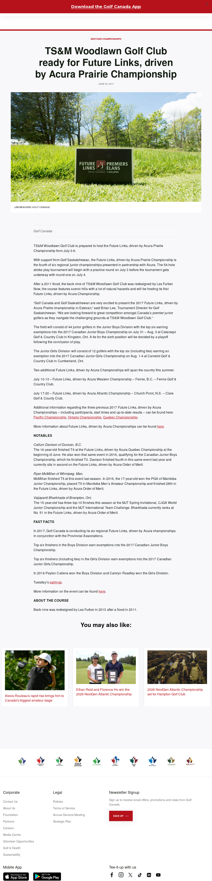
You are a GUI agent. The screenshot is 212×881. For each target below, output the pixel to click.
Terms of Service (64, 808)
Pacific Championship (50, 417)
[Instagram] (121, 874)
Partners (8, 821)
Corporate (11, 792)
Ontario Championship (84, 417)
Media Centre (12, 835)
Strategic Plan (62, 821)
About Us (9, 808)
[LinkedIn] (149, 874)
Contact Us (10, 801)
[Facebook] (111, 874)
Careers (8, 828)
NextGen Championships (106, 38)
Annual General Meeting (69, 815)
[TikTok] (139, 874)
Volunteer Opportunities (18, 841)
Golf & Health (11, 848)
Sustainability (11, 854)
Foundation (10, 815)
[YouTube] (158, 874)
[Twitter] (130, 874)
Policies (58, 801)
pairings (56, 582)
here (160, 426)
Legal (57, 792)
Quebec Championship (120, 417)
